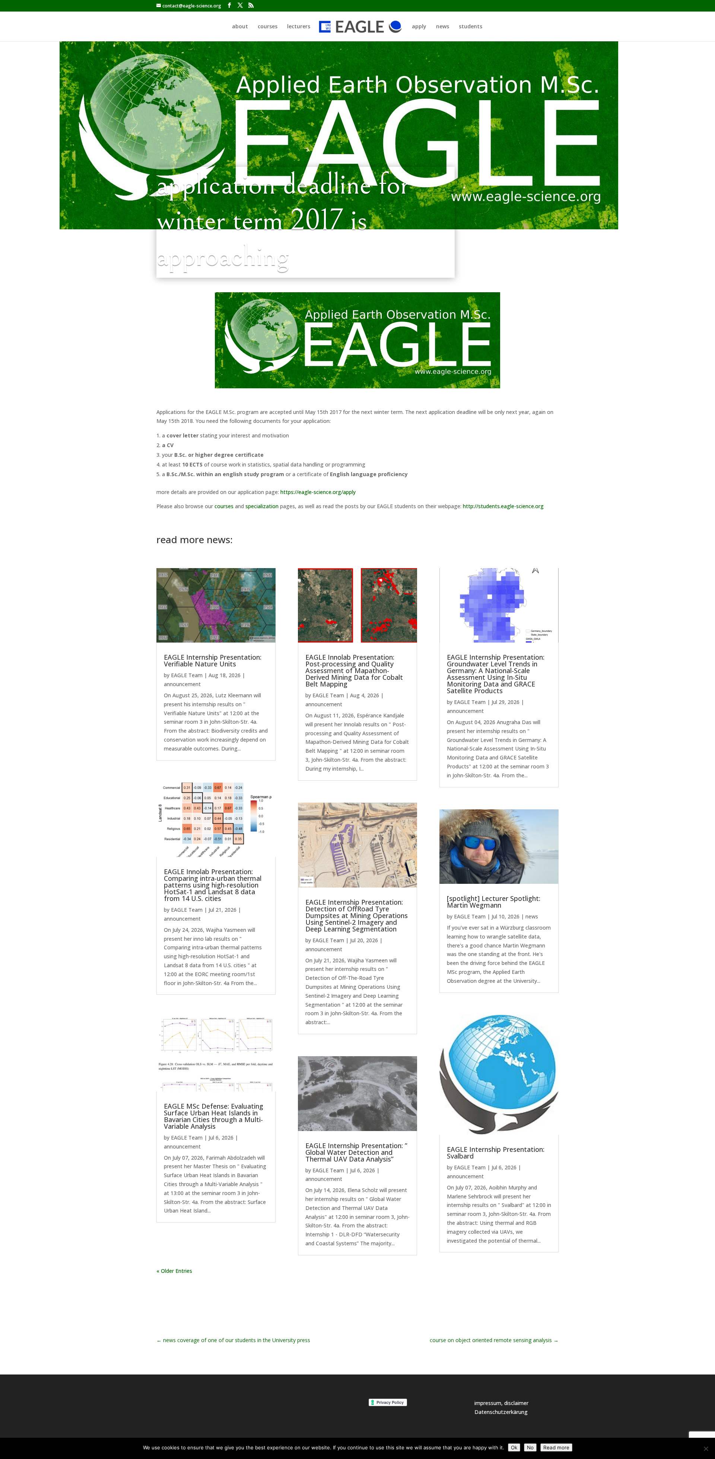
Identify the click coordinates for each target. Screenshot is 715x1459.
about (240, 27)
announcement (182, 684)
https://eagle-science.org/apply (318, 492)
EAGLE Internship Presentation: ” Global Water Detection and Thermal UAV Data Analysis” (356, 1152)
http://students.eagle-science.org (503, 506)
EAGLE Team (187, 675)
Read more (556, 1447)
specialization (262, 506)
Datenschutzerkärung (501, 1411)
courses (267, 27)
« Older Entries (174, 1270)
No (530, 1447)
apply (419, 27)
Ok (514, 1447)
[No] (705, 1448)
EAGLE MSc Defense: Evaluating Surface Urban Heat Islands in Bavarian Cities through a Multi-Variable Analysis (213, 1116)
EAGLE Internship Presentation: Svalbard (495, 1152)
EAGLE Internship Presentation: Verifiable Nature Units (212, 660)
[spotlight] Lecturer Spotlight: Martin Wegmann (493, 902)
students (470, 27)
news (442, 27)
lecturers (298, 27)
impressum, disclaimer (501, 1403)
